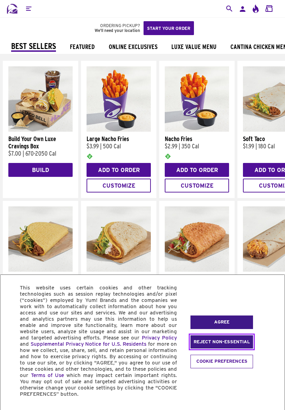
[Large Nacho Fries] (119, 130)
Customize (119, 185)
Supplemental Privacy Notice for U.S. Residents (88, 344)
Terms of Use (47, 375)
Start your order (168, 28)
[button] (28, 9)
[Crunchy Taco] (40, 270)
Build (40, 170)
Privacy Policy (159, 338)
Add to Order (119, 170)
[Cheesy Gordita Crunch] (119, 270)
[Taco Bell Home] (12, 9)
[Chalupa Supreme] (197, 270)
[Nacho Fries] (197, 130)
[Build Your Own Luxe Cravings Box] (40, 130)
